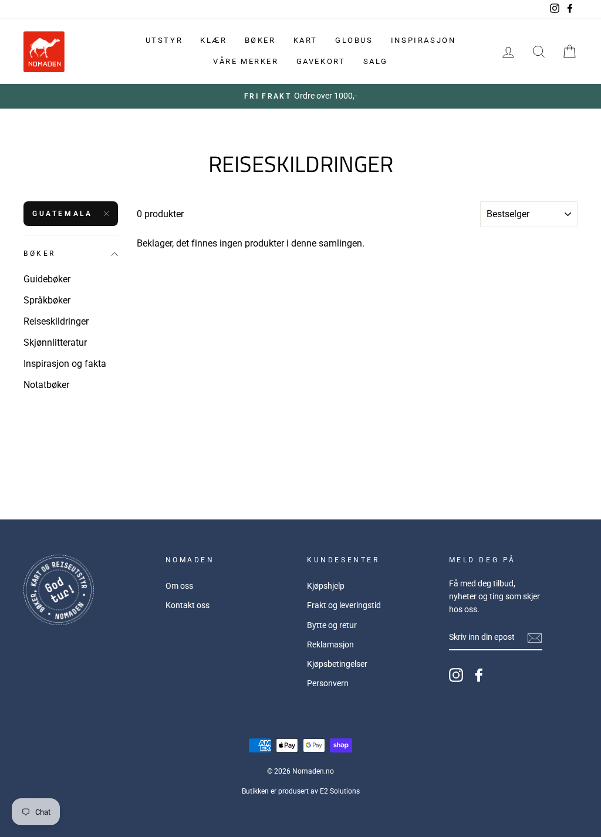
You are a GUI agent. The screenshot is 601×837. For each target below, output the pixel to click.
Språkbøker (46, 300)
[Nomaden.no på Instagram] (456, 675)
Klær (213, 40)
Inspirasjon (423, 40)
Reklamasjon (330, 644)
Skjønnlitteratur (55, 342)
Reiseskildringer (56, 321)
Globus (354, 40)
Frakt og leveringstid (344, 605)
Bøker (260, 40)
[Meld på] (534, 638)
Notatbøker (46, 384)
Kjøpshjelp (326, 585)
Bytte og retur (332, 625)
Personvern (328, 683)
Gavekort (321, 61)
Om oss (179, 585)
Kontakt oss (188, 605)
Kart (305, 40)
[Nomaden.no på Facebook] (479, 675)
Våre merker (246, 61)
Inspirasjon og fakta (64, 363)
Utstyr (164, 40)
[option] (300, 96)
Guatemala (62, 214)
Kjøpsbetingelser (337, 664)
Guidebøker (46, 279)
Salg (375, 61)
